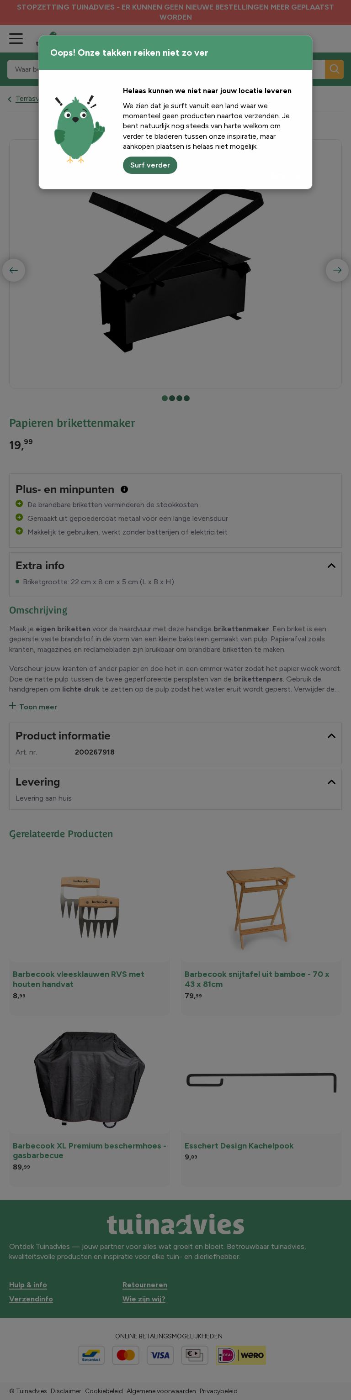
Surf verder (150, 165)
